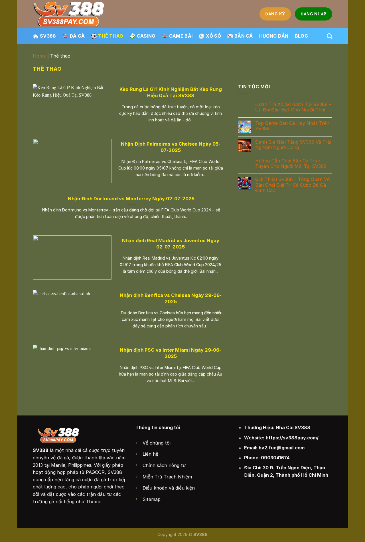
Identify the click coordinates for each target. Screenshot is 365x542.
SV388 (48, 36)
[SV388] (69, 14)
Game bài (181, 36)
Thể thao (110, 36)
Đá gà (77, 36)
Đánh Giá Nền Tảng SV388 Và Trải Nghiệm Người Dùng (293, 144)
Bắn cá (243, 36)
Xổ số (213, 36)
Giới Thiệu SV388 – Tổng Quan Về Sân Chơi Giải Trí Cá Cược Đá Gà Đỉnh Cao (292, 185)
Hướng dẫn (274, 36)
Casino (146, 36)
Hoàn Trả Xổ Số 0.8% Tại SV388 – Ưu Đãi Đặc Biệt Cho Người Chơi (293, 107)
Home (39, 56)
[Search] (329, 36)
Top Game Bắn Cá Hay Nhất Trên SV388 (292, 126)
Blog (301, 36)
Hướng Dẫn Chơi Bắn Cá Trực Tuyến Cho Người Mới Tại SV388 (291, 163)
